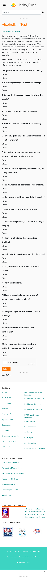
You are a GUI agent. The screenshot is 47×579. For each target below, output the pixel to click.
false (5, 78)
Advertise (36, 551)
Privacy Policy (24, 557)
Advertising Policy (23, 562)
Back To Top (6, 375)
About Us (18, 551)
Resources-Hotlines (10, 479)
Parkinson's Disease (32, 404)
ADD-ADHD (7, 398)
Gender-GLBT (8, 447)
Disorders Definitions (10, 462)
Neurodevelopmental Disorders (33, 393)
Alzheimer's (6, 408)
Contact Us (27, 551)
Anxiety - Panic (8, 414)
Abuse (4, 392)
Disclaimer (36, 557)
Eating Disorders (9, 441)
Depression (6, 425)
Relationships (29, 421)
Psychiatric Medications (11, 468)
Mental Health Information (13, 473)
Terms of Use (12, 557)
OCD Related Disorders (34, 398)
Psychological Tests (10, 490)
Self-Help (28, 432)
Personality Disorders (33, 409)
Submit (6, 369)
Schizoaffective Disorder (34, 448)
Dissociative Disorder (10, 436)
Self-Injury (28, 438)
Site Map (10, 551)
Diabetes (5, 430)
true (5, 74)
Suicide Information (10, 484)
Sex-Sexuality (30, 443)
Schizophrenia (30, 427)
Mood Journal (7, 495)
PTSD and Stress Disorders (31, 416)
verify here (40, 517)
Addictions (6, 403)
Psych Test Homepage (11, 31)
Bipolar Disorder (8, 419)
